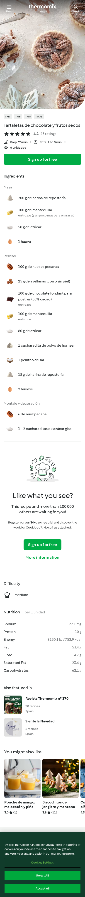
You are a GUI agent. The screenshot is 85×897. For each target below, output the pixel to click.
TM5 (28, 116)
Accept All (42, 888)
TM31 (39, 116)
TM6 (18, 116)
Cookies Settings (42, 862)
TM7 (8, 116)
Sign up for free (42, 159)
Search (76, 11)
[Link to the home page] (42, 8)
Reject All (42, 875)
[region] (42, 864)
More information (42, 557)
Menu (9, 11)
